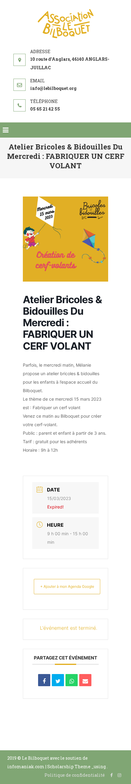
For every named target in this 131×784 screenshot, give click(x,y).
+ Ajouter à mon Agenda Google (67, 586)
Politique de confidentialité (74, 775)
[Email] (85, 680)
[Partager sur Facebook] (44, 680)
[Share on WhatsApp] (72, 680)
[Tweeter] (58, 680)
